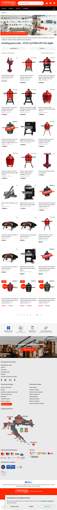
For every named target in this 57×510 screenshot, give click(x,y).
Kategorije (13, 48)
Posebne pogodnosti (6, 394)
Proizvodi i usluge (34, 389)
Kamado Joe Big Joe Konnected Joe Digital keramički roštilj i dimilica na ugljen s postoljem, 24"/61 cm (47, 77)
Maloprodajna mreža (6, 365)
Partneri (3, 367)
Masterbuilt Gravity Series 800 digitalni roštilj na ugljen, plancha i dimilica (27, 268)
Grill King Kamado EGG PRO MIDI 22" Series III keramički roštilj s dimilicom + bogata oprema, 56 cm (47, 268)
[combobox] (48, 53)
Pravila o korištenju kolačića (36, 403)
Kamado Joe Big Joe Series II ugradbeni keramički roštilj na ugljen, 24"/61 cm (47, 109)
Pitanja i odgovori (5, 401)
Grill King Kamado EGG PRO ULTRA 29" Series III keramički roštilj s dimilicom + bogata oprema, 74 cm (9, 141)
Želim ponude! (27, 349)
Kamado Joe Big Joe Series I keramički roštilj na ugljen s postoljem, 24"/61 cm (26, 172)
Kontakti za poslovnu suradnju (9, 376)
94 (37, 315)
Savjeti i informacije (6, 387)
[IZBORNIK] (53, 7)
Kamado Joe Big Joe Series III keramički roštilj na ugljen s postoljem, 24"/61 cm (27, 77)
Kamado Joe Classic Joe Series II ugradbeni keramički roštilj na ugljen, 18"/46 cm (9, 172)
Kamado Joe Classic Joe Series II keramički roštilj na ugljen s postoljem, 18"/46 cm (46, 141)
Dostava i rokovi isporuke (36, 392)
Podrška (25, 8)
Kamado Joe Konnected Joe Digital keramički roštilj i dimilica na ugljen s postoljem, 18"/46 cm (28, 109)
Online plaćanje (33, 396)
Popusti (3, 8)
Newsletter (3, 396)
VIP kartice (3, 369)
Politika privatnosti (34, 399)
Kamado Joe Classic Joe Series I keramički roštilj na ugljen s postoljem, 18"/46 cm (46, 236)
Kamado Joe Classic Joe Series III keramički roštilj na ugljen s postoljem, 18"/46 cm (9, 109)
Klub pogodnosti (5, 372)
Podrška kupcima (5, 399)
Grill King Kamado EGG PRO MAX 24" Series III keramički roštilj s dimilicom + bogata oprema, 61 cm (47, 204)
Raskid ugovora (5, 404)
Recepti (11, 8)
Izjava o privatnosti (34, 401)
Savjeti (18, 8)
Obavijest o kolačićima (47, 501)
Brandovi (3, 374)
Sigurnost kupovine (34, 394)
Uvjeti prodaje (33, 387)
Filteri (42, 48)
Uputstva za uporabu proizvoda (9, 392)
